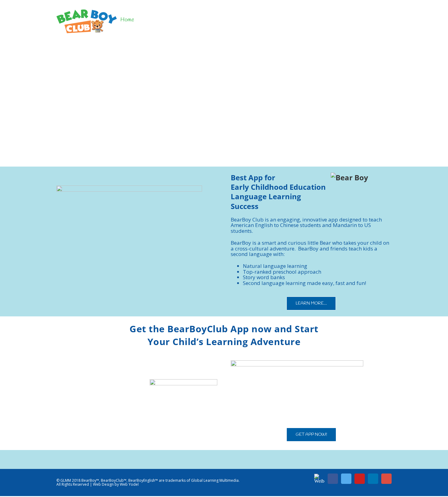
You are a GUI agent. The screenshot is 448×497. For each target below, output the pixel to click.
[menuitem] (127, 19)
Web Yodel (129, 484)
